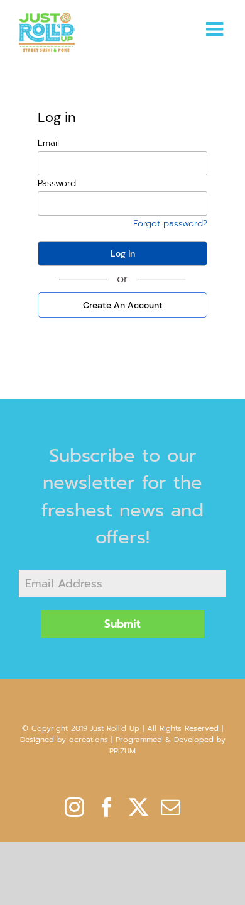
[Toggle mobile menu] (216, 29)
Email (48, 143)
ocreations (88, 739)
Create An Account (123, 305)
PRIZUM (122, 751)
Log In (123, 253)
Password (57, 183)
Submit (122, 624)
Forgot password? (170, 223)
